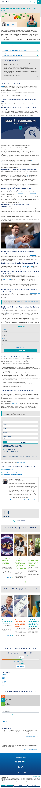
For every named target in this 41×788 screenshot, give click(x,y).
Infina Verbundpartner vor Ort (32, 736)
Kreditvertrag (14, 403)
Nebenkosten (3, 285)
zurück (28, 42)
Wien (3, 685)
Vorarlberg (4, 674)
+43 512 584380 (20, 767)
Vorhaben (3, 338)
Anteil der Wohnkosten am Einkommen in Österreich (12, 474)
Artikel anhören (19, 39)
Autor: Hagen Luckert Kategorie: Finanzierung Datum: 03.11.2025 (11, 24)
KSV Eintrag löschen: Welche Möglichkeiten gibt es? (12, 470)
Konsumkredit (20, 193)
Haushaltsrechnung (33, 255)
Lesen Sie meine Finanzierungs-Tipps (29, 499)
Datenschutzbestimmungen (36, 776)
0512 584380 (23, 757)
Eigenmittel (24, 277)
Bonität (2, 86)
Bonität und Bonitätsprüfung (7, 469)
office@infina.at (20, 768)
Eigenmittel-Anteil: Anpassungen (11, 302)
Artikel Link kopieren (6, 39)
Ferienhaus (28, 265)
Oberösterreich (4, 680)
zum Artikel (9, 577)
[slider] (21, 660)
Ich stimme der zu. (10, 717)
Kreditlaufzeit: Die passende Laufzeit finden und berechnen (27, 301)
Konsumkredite (30, 147)
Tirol (2, 675)
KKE (27, 175)
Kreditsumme (4, 329)
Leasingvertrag (33, 193)
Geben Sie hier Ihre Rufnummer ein (31, 749)
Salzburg (3, 677)
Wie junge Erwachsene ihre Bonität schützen (12, 53)
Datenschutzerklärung (13, 717)
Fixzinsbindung (4, 312)
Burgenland (4, 684)
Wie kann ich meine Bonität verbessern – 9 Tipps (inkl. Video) (15, 50)
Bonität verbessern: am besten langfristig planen (13, 55)
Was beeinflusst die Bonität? (9, 48)
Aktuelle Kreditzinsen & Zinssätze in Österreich (11, 472)
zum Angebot (20, 666)
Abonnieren (5, 721)
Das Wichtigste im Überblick (9, 45)
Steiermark (4, 681)
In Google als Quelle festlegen (34, 39)
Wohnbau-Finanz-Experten (33, 103)
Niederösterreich (5, 682)
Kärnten (3, 678)
